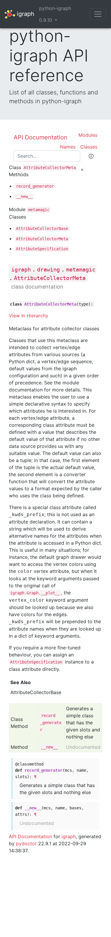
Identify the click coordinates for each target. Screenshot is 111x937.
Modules (87, 135)
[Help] (91, 155)
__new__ (24, 196)
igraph (24, 13)
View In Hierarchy (28, 316)
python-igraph (55, 8)
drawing (48, 269)
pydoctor (26, 843)
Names (67, 147)
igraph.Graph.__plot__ (35, 593)
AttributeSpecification (42, 248)
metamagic (38, 209)
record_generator (35, 186)
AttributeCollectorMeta (50, 167)
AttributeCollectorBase (42, 228)
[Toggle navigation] (98, 14)
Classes (88, 147)
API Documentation (40, 137)
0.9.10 (46, 20)
